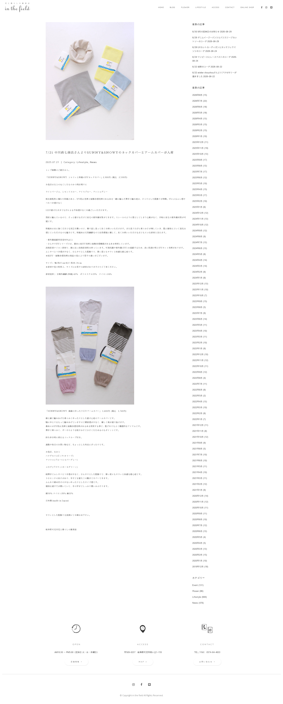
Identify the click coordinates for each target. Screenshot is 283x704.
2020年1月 (197, 560)
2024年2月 (197, 271)
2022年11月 (198, 360)
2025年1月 (197, 206)
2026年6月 (197, 106)
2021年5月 (197, 466)
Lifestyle (82, 162)
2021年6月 (197, 460)
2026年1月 (197, 136)
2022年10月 (198, 366)
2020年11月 (198, 501)
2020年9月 (197, 513)
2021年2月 (197, 483)
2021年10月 (198, 436)
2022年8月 (197, 377)
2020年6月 (197, 531)
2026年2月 (197, 130)
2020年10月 (198, 507)
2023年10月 (198, 295)
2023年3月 (197, 336)
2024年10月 (198, 224)
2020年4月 (197, 542)
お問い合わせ (206, 662)
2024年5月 (197, 254)
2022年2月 (197, 413)
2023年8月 (197, 307)
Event (195, 585)
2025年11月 (198, 147)
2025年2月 (197, 201)
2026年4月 (197, 118)
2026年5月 (197, 112)
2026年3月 (197, 124)
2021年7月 (197, 454)
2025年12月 (198, 142)
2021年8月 (197, 448)
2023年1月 (197, 348)
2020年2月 (197, 554)
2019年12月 (198, 566)
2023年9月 (197, 301)
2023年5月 (197, 324)
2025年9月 (197, 159)
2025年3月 (197, 195)
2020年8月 (197, 519)
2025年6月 (197, 177)
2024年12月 (198, 212)
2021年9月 (197, 442)
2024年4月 (197, 259)
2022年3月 (197, 407)
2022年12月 (198, 354)
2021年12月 (198, 425)
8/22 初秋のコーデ (201, 66)
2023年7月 (197, 313)
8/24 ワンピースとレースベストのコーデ (211, 56)
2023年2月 (197, 342)
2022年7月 (197, 383)
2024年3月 (197, 265)
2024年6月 (197, 248)
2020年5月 (197, 537)
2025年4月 (197, 189)
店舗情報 (75, 662)
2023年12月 (198, 283)
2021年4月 (197, 472)
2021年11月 (198, 430)
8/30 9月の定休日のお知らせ (205, 31)
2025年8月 (197, 165)
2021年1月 (197, 489)
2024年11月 (198, 218)
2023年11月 (198, 289)
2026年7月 (197, 100)
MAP (141, 662)
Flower (195, 590)
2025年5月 (197, 183)
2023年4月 (197, 330)
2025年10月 (198, 153)
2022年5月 (197, 395)
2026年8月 (197, 94)
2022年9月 (197, 371)
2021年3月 (197, 478)
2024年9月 (197, 230)
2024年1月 (197, 277)
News (93, 162)
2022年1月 (197, 419)
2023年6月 (197, 318)
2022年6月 (197, 389)
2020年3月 (197, 548)
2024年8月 (197, 236)
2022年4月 (197, 401)
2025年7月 (197, 171)
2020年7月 (197, 525)
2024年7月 (197, 242)
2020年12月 (198, 495)
